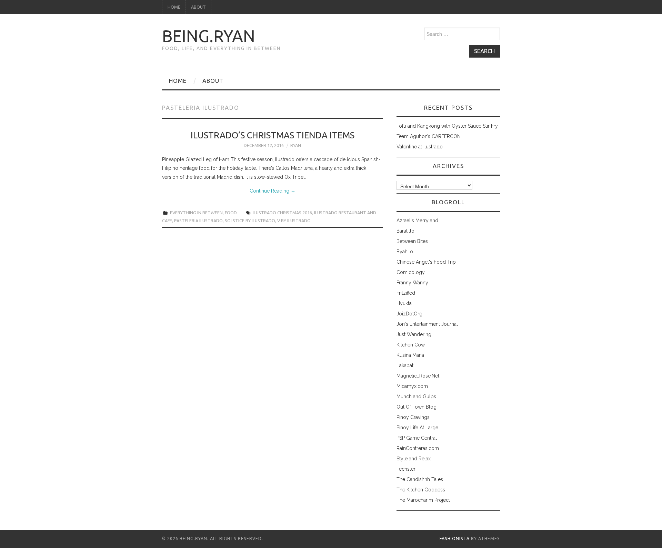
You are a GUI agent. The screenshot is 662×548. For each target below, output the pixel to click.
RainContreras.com (418, 448)
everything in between (196, 212)
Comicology (411, 272)
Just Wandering (414, 334)
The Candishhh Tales (420, 479)
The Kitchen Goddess (421, 489)
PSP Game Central (417, 438)
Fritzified (406, 293)
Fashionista (455, 538)
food (231, 212)
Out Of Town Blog (417, 407)
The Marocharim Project (423, 500)
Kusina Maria (410, 355)
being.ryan (208, 36)
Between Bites (412, 241)
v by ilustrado (294, 220)
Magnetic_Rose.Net (418, 376)
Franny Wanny (412, 282)
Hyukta (404, 303)
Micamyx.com (412, 386)
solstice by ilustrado (250, 220)
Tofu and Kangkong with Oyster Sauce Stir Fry (447, 126)
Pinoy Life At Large (417, 427)
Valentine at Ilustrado (420, 146)
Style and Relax (414, 458)
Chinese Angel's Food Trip (426, 262)
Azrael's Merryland (417, 220)
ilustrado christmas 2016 (282, 212)
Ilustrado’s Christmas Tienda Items (272, 135)
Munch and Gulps (416, 396)
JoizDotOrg (409, 313)
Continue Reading (272, 191)
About (198, 6)
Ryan (295, 145)
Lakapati (405, 365)
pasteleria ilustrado (198, 220)
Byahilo (405, 251)
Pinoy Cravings (413, 417)
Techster (406, 469)
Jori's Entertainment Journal (427, 324)
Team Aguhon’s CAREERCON (429, 136)
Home (174, 6)
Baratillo (405, 231)
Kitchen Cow (411, 345)
